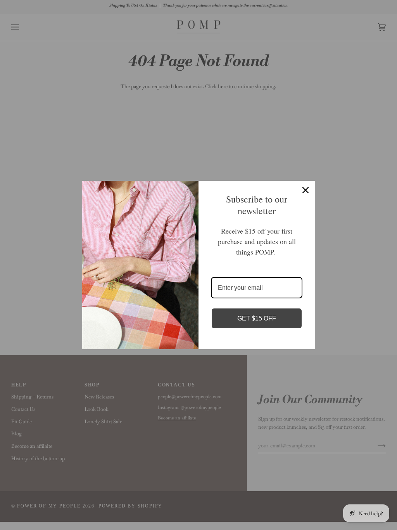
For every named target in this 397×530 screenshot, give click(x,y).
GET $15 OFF (256, 318)
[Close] (305, 190)
